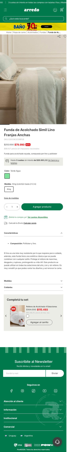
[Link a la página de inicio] (8, 32)
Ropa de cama (19, 32)
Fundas (43, 32)
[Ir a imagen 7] (62, 124)
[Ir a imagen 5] (43, 124)
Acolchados (33, 32)
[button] (33, 162)
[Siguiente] (63, 79)
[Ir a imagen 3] (24, 124)
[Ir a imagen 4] (33, 124)
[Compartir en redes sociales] (59, 36)
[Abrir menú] (5, 10)
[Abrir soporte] (57, 442)
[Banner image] (33, 26)
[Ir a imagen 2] (14, 124)
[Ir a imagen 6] (52, 124)
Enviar (55, 373)
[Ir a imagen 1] (5, 124)
